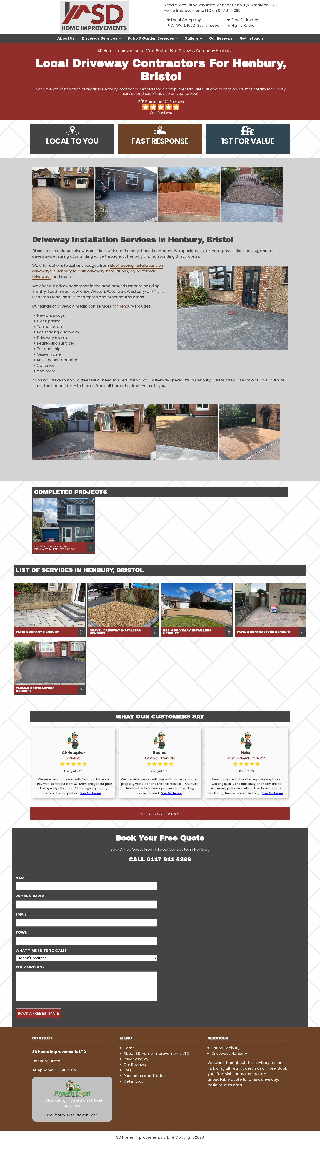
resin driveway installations (103, 271)
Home (129, 1048)
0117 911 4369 (229, 10)
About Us (65, 38)
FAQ (127, 1070)
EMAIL (23, 914)
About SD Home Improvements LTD (156, 1053)
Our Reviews (220, 38)
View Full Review (90, 793)
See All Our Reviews (160, 813)
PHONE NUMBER (32, 896)
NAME (23, 878)
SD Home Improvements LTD (124, 50)
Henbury (126, 306)
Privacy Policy (136, 1059)
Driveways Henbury (229, 1053)
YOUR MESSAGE (32, 967)
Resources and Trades (145, 1075)
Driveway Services (99, 38)
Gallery (191, 38)
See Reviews (161, 112)
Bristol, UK (164, 50)
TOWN (22, 932)
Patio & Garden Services (151, 38)
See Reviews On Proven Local (72, 1115)
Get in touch (251, 38)
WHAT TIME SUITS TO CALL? (41, 950)
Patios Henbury (225, 1048)
